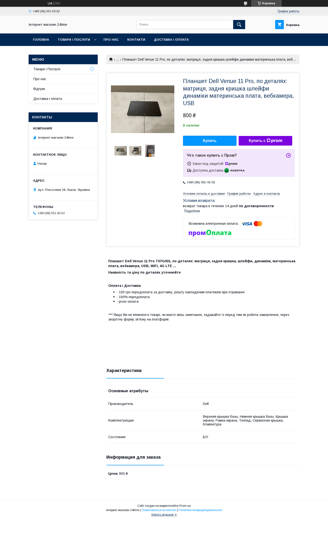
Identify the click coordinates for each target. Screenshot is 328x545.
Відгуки (39, 89)
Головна (41, 39)
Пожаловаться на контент (158, 510)
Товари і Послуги (74, 39)
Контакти (136, 39)
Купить (210, 141)
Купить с (257, 141)
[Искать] (239, 24)
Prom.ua (185, 505)
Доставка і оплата (171, 39)
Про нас (111, 39)
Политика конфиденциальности (200, 510)
